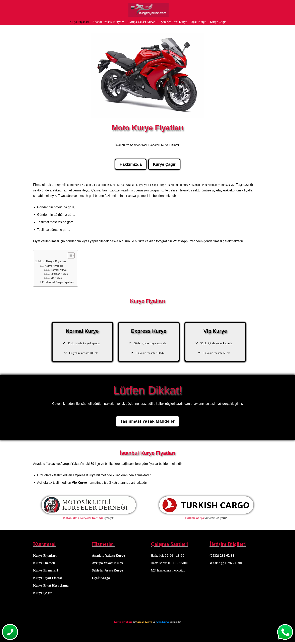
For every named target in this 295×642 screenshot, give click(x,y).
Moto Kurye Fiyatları (52, 261)
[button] (123, 21)
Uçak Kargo (198, 22)
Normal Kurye (58, 270)
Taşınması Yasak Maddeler (147, 421)
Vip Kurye (56, 278)
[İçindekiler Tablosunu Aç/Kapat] (69, 255)
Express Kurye (59, 274)
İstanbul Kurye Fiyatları (59, 282)
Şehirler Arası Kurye (174, 22)
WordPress (19, 631)
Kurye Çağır (218, 22)
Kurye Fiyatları (79, 22)
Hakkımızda (131, 164)
